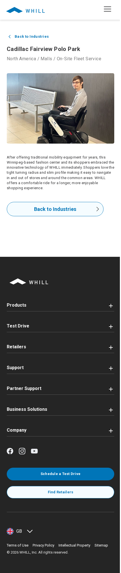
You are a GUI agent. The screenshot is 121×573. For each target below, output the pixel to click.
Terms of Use (17, 545)
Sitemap (101, 545)
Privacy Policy (43, 545)
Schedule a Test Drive (60, 474)
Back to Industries (55, 209)
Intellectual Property (74, 545)
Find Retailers (60, 492)
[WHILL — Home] (25, 10)
